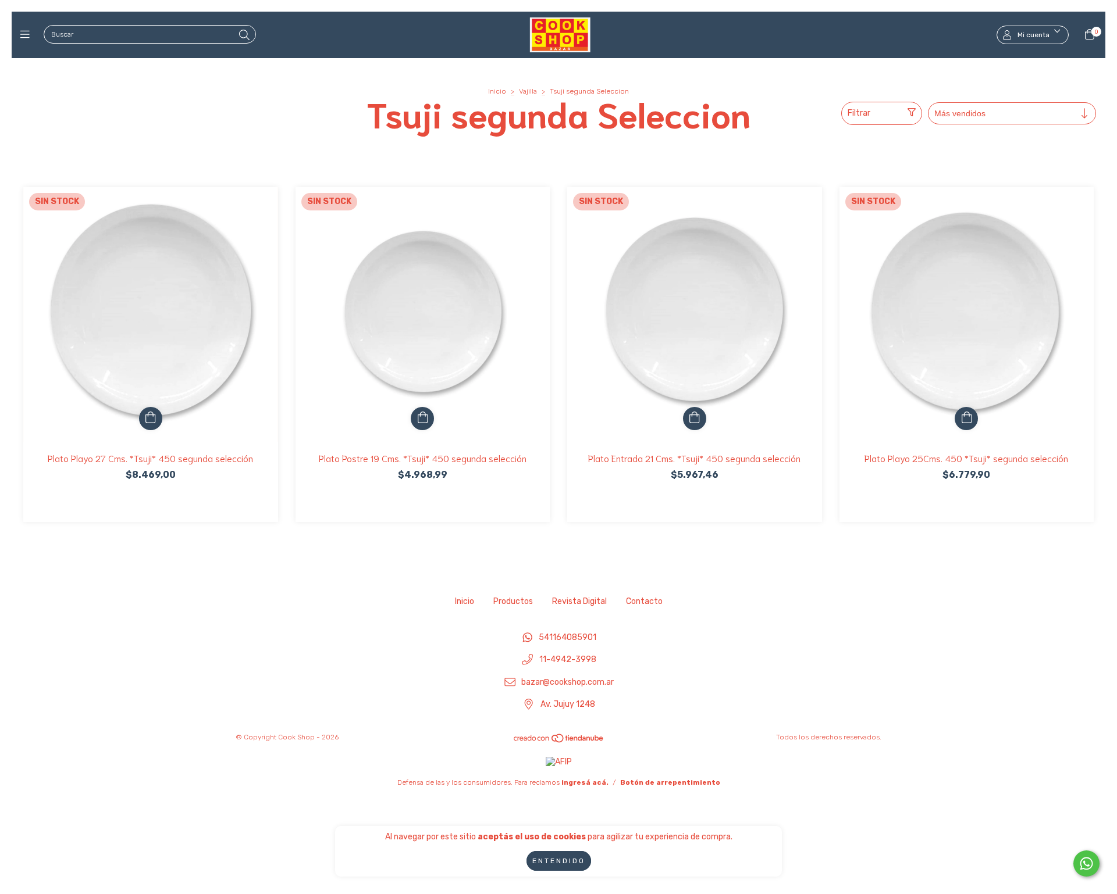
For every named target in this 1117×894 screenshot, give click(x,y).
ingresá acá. (585, 782)
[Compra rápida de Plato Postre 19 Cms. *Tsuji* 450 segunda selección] (422, 418)
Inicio (497, 91)
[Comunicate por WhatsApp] (1086, 863)
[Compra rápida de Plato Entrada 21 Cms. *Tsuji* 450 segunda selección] (694, 418)
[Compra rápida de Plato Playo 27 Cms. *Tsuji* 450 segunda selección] (150, 418)
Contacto (644, 601)
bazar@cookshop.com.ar (567, 682)
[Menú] (28, 35)
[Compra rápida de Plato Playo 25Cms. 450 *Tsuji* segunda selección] (966, 418)
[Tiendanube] (559, 741)
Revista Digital (579, 601)
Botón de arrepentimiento (670, 782)
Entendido (558, 861)
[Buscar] (244, 35)
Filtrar (859, 113)
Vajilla (528, 91)
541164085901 (567, 637)
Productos (513, 601)
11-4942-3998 (567, 660)
